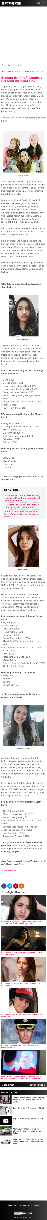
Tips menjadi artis (8, 870)
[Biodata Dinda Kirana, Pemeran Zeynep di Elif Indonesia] (23, 969)
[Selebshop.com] (11, 3)
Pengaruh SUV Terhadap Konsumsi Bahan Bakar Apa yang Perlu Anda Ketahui (28, 1141)
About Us (12, 1205)
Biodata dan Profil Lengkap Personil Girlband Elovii (22, 79)
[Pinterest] (15, 886)
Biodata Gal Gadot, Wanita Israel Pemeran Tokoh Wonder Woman (22, 953)
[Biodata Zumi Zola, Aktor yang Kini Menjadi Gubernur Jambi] (23, 1031)
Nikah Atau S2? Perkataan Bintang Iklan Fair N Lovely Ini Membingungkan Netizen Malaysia (21, 1077)
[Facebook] (4, 886)
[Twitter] (9, 886)
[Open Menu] (38, 3)
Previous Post (36, 1084)
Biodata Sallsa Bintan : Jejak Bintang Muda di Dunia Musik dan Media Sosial (28, 1099)
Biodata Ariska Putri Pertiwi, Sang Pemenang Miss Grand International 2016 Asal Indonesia (22, 498)
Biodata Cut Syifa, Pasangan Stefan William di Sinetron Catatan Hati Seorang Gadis (21, 922)
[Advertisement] (23, 36)
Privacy (23, 1205)
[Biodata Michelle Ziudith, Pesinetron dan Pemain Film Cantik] (23, 1000)
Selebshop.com (26, 1217)
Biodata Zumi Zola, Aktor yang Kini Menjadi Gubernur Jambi (19, 1046)
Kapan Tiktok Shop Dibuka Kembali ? (29, 1118)
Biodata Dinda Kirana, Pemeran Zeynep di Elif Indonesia (20, 984)
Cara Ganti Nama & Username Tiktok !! (28, 1109)
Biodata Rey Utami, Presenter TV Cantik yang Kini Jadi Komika (21, 506)
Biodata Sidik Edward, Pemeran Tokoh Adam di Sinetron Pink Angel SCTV (21, 514)
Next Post (9, 1084)
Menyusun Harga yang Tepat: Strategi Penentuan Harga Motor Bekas (27, 1131)
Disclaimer (35, 1205)
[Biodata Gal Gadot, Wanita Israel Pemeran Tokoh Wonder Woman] (23, 938)
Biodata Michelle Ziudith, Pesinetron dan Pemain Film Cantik (22, 1015)
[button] (21, 886)
